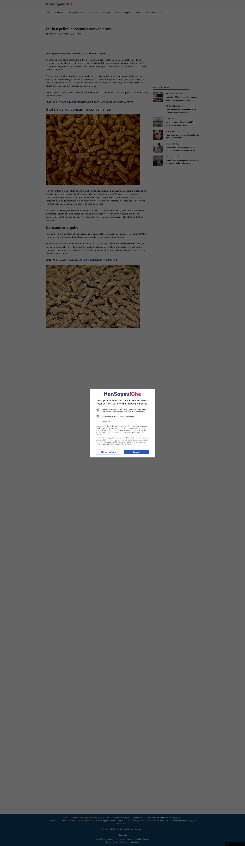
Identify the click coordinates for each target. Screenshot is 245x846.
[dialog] (122, 423)
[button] (122, 422)
